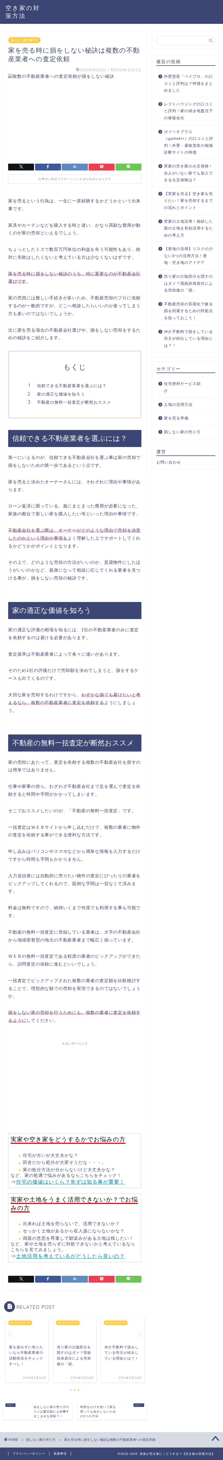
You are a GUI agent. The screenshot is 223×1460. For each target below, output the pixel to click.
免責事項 (60, 1453)
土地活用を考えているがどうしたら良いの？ (70, 1256)
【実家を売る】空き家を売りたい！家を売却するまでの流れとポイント (188, 201)
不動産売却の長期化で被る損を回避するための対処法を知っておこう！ (188, 311)
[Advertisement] (74, 1086)
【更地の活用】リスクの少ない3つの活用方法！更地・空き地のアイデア (188, 256)
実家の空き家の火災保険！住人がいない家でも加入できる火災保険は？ (188, 173)
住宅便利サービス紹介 (182, 387)
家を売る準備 (176, 418)
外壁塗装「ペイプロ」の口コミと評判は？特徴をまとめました (188, 83)
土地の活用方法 (178, 405)
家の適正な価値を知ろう (61, 394)
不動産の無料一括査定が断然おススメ (74, 402)
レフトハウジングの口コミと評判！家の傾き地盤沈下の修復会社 (188, 111)
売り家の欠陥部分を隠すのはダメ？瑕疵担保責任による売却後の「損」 (188, 283)
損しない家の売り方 (24, 40)
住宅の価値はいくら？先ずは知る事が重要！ (70, 1182)
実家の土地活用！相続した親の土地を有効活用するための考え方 (188, 228)
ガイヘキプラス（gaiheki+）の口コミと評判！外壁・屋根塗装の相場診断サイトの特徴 (188, 142)
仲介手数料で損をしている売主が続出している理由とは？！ (188, 339)
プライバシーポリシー (29, 1453)
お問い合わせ (168, 462)
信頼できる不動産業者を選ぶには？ (72, 385)
